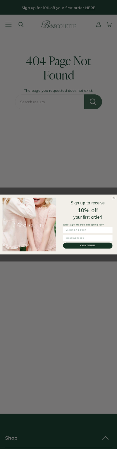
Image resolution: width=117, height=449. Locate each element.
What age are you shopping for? (83, 225)
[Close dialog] (113, 198)
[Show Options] (109, 230)
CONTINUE (88, 245)
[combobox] (87, 230)
